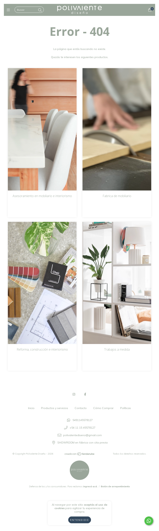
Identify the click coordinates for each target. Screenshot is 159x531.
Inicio (31, 408)
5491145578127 (83, 420)
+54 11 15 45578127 (82, 427)
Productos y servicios (54, 408)
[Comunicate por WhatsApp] (148, 520)
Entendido (79, 519)
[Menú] (9, 10)
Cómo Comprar (103, 408)
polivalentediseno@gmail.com (82, 435)
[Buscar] (40, 10)
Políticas (125, 408)
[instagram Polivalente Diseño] (74, 394)
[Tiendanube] (79, 454)
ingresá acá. (90, 486)
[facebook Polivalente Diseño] (85, 394)
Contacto (81, 408)
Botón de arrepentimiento (115, 486)
